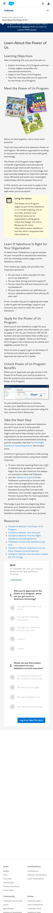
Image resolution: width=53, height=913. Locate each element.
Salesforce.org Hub (25, 477)
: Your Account (24, 532)
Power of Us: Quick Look (12, 17)
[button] (15, 20)
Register (26, 26)
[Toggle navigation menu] (47, 10)
